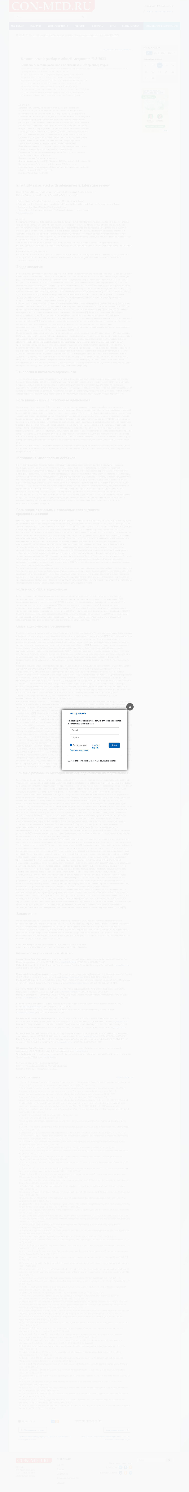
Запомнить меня (80, 745)
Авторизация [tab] (78, 713)
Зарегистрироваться (79, 750)
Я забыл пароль (96, 746)
